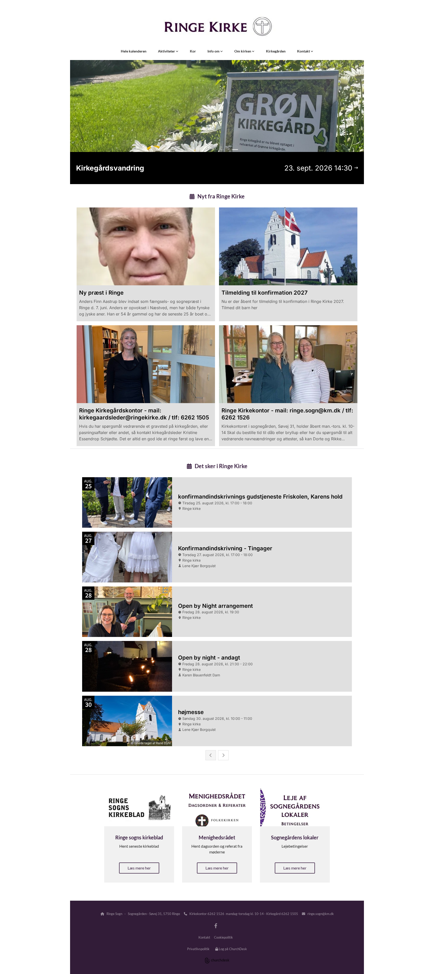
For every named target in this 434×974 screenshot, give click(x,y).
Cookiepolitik (223, 937)
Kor (193, 51)
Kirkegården (276, 51)
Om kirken (243, 51)
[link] (168, 51)
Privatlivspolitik (198, 949)
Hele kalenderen (133, 51)
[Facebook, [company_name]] (216, 925)
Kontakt (304, 51)
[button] (139, 868)
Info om (213, 51)
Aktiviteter (167, 51)
